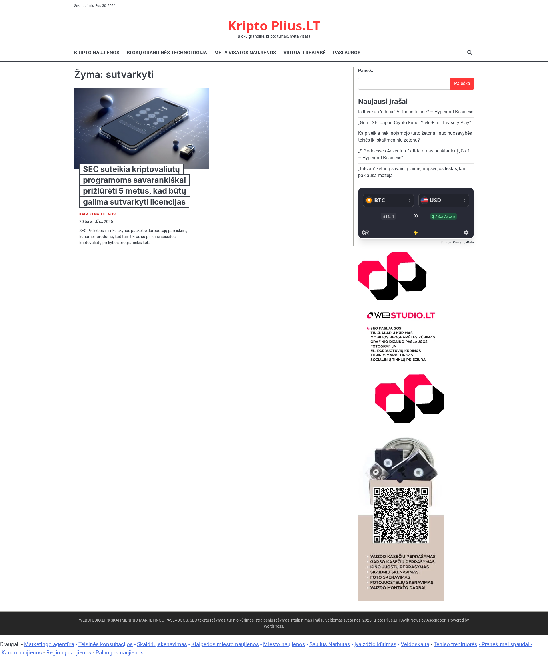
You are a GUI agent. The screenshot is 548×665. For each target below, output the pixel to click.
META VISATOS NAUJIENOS (245, 52)
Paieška (366, 70)
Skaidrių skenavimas (162, 644)
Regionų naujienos (68, 652)
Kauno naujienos (21, 652)
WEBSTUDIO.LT (92, 620)
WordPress (273, 626)
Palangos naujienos (120, 652)
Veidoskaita (415, 644)
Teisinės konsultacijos (105, 644)
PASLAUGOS (346, 52)
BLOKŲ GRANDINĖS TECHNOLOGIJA (167, 52)
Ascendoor (436, 620)
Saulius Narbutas (329, 644)
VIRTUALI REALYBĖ (304, 52)
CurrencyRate (463, 242)
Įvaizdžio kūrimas (375, 644)
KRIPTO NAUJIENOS (96, 52)
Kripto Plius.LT (274, 25)
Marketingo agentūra (49, 644)
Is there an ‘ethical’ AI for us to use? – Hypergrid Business (415, 111)
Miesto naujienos (284, 644)
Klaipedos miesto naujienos (225, 644)
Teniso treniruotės (455, 644)
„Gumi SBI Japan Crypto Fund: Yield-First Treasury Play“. (415, 122)
